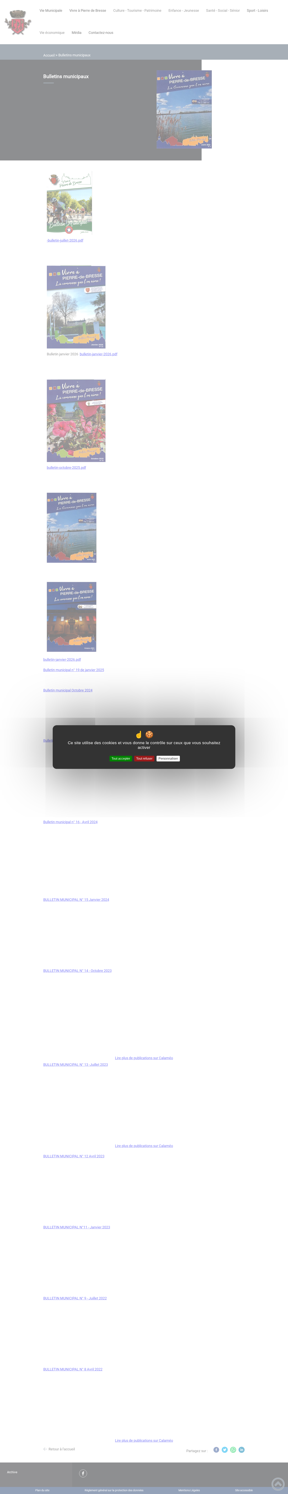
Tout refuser (144, 758)
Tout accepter (120, 758)
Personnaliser (168, 758)
